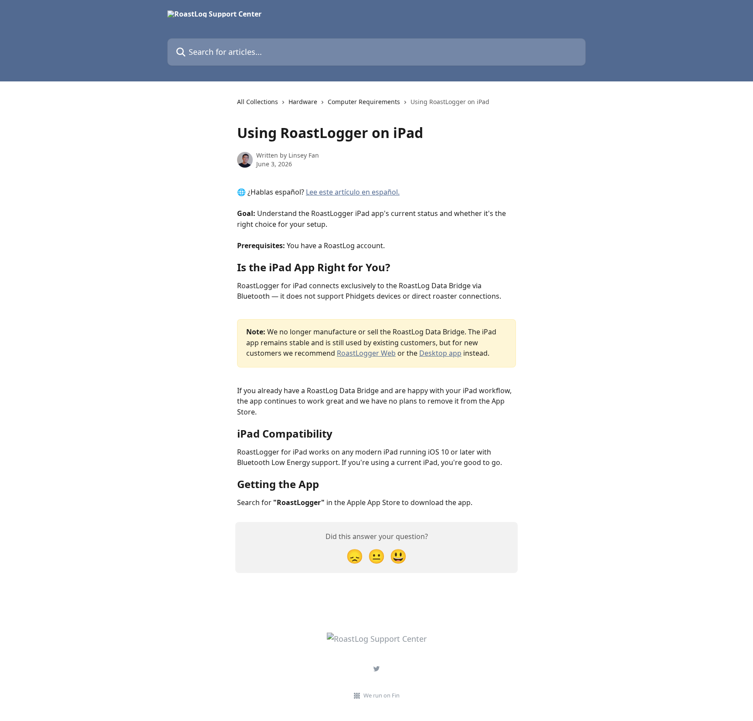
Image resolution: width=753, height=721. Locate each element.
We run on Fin (381, 695)
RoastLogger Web (366, 353)
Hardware (302, 102)
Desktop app (440, 353)
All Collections (257, 102)
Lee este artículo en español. (353, 192)
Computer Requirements (364, 102)
